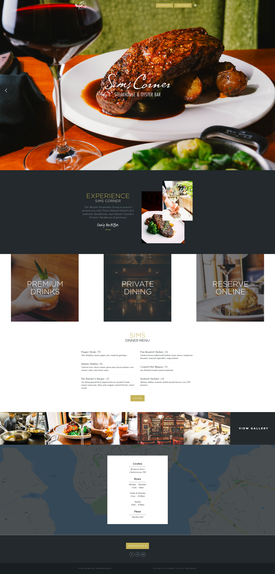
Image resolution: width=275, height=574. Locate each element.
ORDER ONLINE (182, 5)
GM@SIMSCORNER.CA (104, 568)
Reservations (164, 5)
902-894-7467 (137, 517)
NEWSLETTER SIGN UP (137, 546)
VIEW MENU (137, 398)
